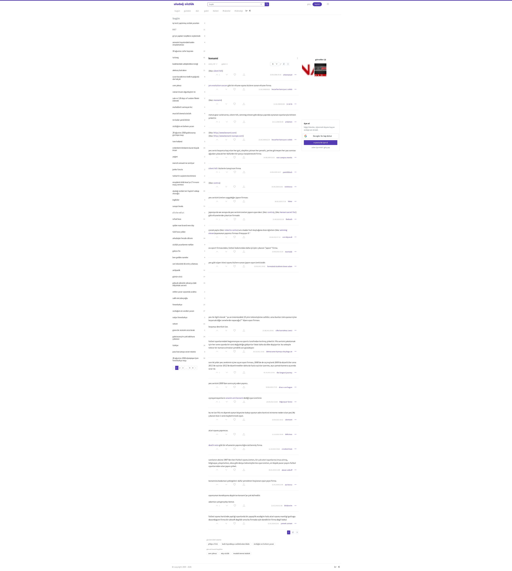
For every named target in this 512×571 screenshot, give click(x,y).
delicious (288, 434)
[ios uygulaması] (249, 11)
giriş (309, 4)
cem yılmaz (212, 553)
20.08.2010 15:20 (277, 252)
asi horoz (288, 484)
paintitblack (287, 172)
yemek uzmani (286, 523)
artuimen (288, 122)
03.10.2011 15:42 (258, 352)
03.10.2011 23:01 (269, 373)
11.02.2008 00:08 (279, 104)
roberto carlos (231, 230)
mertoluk (288, 252)
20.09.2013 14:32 (277, 420)
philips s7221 (213, 544)
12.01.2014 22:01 (273, 523)
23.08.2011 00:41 (268, 331)
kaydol (317, 4)
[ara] (267, 4)
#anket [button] (216, 11)
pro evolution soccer (218, 85)
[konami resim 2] (320, 69)
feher (290, 201)
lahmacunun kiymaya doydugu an (279, 351)
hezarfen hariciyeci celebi (282, 89)
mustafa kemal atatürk (241, 553)
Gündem (187, 11)
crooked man (287, 449)
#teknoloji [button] (239, 11)
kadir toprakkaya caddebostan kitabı (236, 544)
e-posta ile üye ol (321, 142)
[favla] (235, 74)
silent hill (217, 70)
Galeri (206, 11)
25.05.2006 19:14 (275, 75)
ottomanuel (287, 75)
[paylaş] (244, 74)
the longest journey (284, 372)
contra (216, 182)
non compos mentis (284, 157)
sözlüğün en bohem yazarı (264, 544)
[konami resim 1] (308, 69)
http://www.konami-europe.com (228, 135)
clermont (288, 419)
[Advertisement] (273, 33)
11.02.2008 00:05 (264, 89)
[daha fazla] (328, 4)
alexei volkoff (287, 470)
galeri (224, 64)
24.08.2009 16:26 (269, 157)
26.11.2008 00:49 (277, 122)
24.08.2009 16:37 (275, 172)
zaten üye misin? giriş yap (320, 147)
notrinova (288, 186)
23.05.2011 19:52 (259, 266)
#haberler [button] (227, 11)
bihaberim (288, 505)
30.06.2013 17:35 (271, 387)
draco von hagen (285, 387)
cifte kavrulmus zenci (284, 330)
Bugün (177, 11)
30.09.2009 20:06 (277, 187)
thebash (289, 219)
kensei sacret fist (288, 212)
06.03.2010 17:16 (280, 201)
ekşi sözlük (225, 553)
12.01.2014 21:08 (276, 506)
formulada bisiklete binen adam (279, 266)
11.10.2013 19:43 (274, 449)
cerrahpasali (287, 237)
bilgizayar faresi (285, 402)
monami (217, 100)
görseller (319, 59)
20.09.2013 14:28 (271, 402)
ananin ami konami (234, 398)
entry (212, 64)
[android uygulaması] (246, 11)
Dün (197, 11)
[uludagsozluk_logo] (184, 4)
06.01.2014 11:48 (274, 470)
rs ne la (289, 104)
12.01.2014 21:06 (277, 485)
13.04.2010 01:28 (278, 219)
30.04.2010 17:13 (274, 237)
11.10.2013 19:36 (277, 434)
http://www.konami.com (224, 132)
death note (214, 445)
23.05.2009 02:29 (264, 140)
